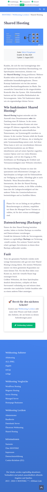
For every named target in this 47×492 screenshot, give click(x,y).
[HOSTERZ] (17, 9)
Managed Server (11, 398)
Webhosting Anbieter (15, 352)
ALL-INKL (10, 362)
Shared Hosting (11, 431)
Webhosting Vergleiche (16, 381)
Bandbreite (9, 419)
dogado (8, 366)
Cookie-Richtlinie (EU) (14, 460)
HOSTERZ (6, 15)
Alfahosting (10, 357)
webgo (8, 374)
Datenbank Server (12, 423)
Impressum (9, 452)
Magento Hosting (12, 390)
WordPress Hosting (13, 386)
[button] (40, 9)
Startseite (9, 444)
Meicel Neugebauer (28, 52)
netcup (8, 370)
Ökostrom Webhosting (14, 427)
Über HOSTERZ (12, 448)
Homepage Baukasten (14, 402)
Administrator (11, 415)
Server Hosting (11, 394)
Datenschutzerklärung (14, 456)
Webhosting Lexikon (20, 15)
